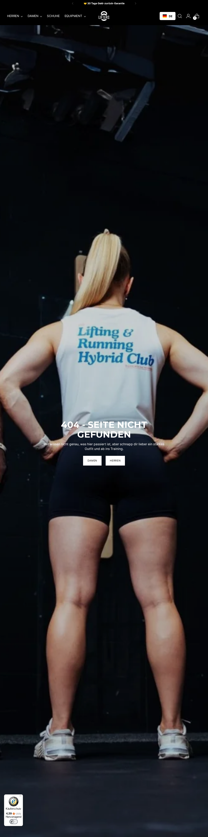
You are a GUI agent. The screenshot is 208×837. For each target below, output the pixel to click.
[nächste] (135, 3)
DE (170, 16)
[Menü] (20, 796)
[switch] (14, 821)
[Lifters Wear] (104, 16)
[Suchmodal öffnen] (180, 16)
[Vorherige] (72, 3)
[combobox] (168, 16)
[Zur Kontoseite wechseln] (188, 16)
